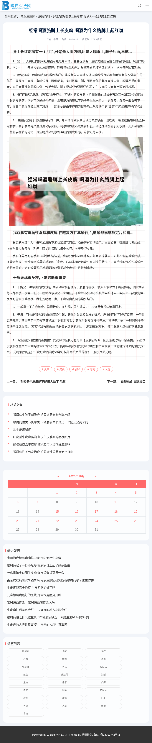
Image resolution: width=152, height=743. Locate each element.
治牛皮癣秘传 (22, 429)
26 (135, 521)
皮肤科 (64, 674)
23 (76, 521)
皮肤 (25, 690)
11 (116, 502)
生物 (25, 682)
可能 (25, 706)
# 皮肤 (61, 369)
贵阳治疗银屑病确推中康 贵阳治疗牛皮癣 (34, 558)
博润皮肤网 (27, 16)
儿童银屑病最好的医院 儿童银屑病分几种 (34, 595)
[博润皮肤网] (76, 5)
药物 (25, 659)
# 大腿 (106, 369)
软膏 (25, 698)
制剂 (103, 674)
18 (116, 511)
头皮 (64, 706)
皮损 (64, 698)
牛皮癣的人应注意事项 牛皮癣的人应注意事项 (37, 624)
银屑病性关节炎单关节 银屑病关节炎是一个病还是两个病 (50, 422)
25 (116, 521)
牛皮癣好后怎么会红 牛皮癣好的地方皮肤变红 (37, 610)
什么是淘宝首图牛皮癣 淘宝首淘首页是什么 (35, 572)
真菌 (103, 659)
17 (96, 511)
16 (76, 511)
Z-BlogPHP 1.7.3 (57, 734)
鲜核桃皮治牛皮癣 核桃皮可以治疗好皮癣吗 (41, 444)
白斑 (103, 698)
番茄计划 (87, 734)
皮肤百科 (44, 16)
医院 (25, 674)
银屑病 (25, 651)
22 (57, 521)
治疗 (103, 651)
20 (17, 521)
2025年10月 (76, 476)
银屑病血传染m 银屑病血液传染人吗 (31, 602)
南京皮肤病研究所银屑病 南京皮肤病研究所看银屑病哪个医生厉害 (50, 580)
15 (57, 511)
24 (96, 521)
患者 (64, 682)
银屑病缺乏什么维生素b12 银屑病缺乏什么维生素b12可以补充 (48, 617)
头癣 (64, 651)
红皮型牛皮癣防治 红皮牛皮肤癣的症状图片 (41, 437)
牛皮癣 (25, 667)
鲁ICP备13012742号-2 (107, 734)
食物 (25, 713)
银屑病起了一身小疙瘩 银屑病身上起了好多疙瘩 (38, 565)
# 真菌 (45, 369)
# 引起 (76, 369)
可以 (64, 667)
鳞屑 (64, 659)
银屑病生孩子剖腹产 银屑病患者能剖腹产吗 (41, 414)
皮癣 (103, 682)
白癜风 (103, 690)
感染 (64, 690)
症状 (103, 706)
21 (37, 521)
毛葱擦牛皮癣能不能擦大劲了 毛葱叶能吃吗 (48, 381)
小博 (55, 39)
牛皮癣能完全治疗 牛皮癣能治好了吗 (31, 587)
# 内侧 (91, 369)
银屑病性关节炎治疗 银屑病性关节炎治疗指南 (43, 451)
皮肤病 (103, 667)
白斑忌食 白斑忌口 (133, 381)
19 (135, 511)
